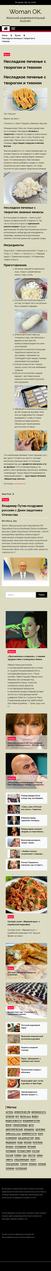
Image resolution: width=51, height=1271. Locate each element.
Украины (10, 1168)
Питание (31, 1147)
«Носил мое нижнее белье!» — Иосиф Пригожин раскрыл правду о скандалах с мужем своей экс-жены (25, 784)
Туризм (23, 1164)
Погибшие (11, 1151)
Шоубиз (11, 652)
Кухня (6, 54)
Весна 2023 (25, 1116)
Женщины (29, 1129)
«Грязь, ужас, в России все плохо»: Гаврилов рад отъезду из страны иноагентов (31, 808)
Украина (33, 1164)
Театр (33, 1160)
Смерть (9, 1160)
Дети (31, 1125)
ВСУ (17, 1116)
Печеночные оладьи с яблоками (31, 1071)
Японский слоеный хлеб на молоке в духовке (32, 1037)
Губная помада (20, 1125)
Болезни (10, 1116)
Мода (20, 1142)
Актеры (9, 1112)
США (25, 1155)
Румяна (17, 1155)
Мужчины (38, 1142)
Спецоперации (21, 1160)
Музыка (9, 1147)
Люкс (37, 1138)
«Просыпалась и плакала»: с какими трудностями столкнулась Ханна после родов (26, 658)
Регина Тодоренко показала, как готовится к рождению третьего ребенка (32, 863)
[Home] (6, 28)
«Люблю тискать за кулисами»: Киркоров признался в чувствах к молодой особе (32, 852)
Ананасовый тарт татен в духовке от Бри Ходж (32, 1082)
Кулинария (11, 1138)
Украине (42, 1164)
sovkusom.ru (19, 484)
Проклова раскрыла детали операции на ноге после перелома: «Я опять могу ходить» (26, 744)
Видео (35, 1116)
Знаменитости (29, 1134)
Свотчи (31, 1155)
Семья (40, 1155)
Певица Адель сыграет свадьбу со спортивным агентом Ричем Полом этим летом (32, 830)
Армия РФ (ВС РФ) (22, 1112)
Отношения (20, 1147)
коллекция (21, 1168)
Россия (9, 1155)
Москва (28, 1142)
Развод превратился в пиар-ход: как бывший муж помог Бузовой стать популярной (31, 797)
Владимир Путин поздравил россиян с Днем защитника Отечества (22, 510)
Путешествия (24, 1151)
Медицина (11, 1142)
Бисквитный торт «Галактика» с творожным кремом (22, 1013)
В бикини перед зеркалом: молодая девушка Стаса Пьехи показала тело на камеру (31, 819)
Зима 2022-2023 (13, 1134)
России (36, 1151)
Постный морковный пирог (30, 1026)
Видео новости (14, 1121)
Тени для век (12, 1164)
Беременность (38, 1112)
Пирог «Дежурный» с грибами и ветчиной (31, 1060)
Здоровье (40, 1129)
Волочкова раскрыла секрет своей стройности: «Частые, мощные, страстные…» (31, 841)
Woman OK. (25, 11)
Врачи (9, 1125)
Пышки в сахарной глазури (29, 1048)
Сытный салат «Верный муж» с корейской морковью (24, 923)
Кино (40, 1134)
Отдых (5, 500)
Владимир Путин (31, 1121)
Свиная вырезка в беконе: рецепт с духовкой (29, 1093)
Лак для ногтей (26, 1138)
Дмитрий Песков (14, 1129)
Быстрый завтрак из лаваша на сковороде (22, 974)
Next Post (6, 494)
